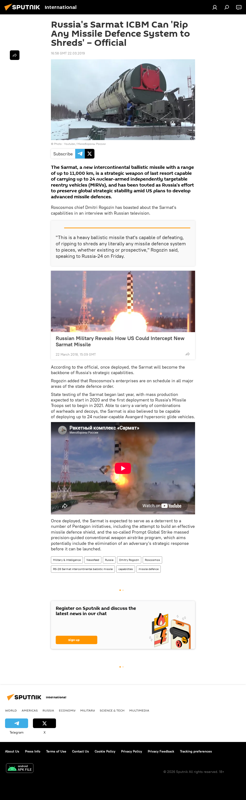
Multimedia (139, 710)
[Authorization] (215, 7)
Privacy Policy (131, 751)
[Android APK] (19, 768)
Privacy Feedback (161, 751)
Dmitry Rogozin (129, 560)
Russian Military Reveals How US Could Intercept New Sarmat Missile (120, 341)
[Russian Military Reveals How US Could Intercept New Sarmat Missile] (123, 301)
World (11, 710)
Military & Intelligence (67, 560)
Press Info (32, 751)
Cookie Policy (105, 751)
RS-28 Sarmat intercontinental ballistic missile (83, 569)
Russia (109, 560)
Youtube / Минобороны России (85, 144)
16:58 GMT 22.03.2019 (68, 53)
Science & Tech (112, 710)
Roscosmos (152, 560)
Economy (67, 710)
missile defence (149, 569)
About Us (12, 751)
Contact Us (80, 751)
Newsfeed (92, 560)
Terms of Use (56, 751)
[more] (187, 354)
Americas (30, 710)
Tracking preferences (196, 751)
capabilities (125, 569)
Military (87, 710)
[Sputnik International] (23, 11)
